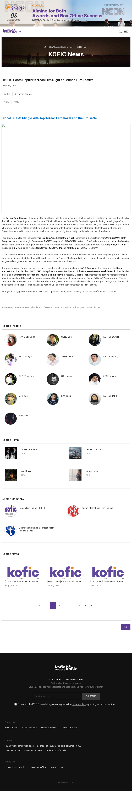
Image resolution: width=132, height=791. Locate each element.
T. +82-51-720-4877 (13, 750)
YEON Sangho (25, 356)
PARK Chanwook (111, 337)
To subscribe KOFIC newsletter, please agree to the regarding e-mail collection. (66, 704)
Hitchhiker (26, 471)
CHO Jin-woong (110, 356)
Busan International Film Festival (97, 508)
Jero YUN (23, 396)
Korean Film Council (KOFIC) (32, 508)
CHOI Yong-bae (26, 376)
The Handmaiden (29, 449)
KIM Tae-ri (24, 415)
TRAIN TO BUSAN (94, 449)
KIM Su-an (66, 396)
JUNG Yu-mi (67, 356)
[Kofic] (7, 31)
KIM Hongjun (109, 376)
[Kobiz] (16, 31)
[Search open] (120, 32)
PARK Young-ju (110, 396)
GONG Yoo (66, 337)
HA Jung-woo (67, 376)
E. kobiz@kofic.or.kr (56, 750)
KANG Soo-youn (27, 337)
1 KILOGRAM (92, 471)
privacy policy (79, 704)
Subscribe (91, 696)
